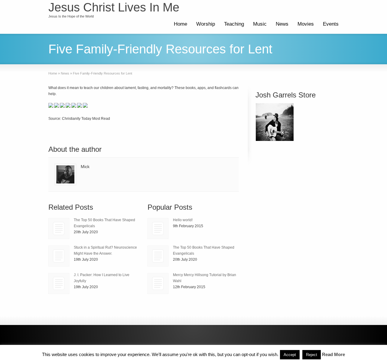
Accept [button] (290, 354)
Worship (205, 24)
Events (331, 24)
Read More (333, 354)
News (282, 24)
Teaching (234, 24)
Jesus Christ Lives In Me (113, 7)
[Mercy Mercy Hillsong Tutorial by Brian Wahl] (158, 283)
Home (180, 24)
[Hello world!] (158, 228)
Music (260, 24)
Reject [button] (311, 354)
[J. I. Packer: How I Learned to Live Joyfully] (58, 283)
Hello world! (183, 220)
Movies (306, 24)
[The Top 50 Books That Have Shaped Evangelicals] (58, 228)
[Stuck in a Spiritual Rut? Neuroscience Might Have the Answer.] (58, 256)
